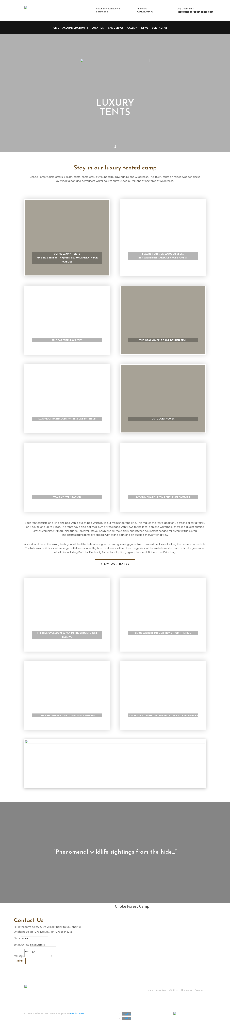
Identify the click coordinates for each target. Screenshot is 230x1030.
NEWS (144, 28)
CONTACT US (159, 28)
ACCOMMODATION (73, 28)
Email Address (21, 944)
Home (149, 990)
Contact (199, 990)
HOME (55, 28)
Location (161, 990)
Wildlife (173, 990)
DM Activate (77, 1013)
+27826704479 (145, 11)
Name (17, 938)
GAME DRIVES (116, 28)
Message (19, 955)
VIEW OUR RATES (115, 564)
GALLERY (132, 28)
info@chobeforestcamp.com (195, 11)
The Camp (186, 990)
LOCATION (98, 28)
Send (20, 961)
